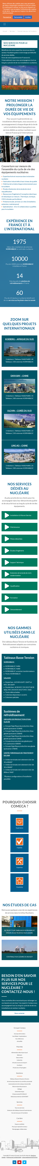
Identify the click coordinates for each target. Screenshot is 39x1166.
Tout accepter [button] (18, 17)
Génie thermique (19, 1091)
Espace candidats (19, 1124)
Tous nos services (19, 1108)
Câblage (19, 1089)
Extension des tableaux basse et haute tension (19, 1110)
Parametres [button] (7, 17)
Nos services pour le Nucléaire (19, 1113)
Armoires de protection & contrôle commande (19, 1081)
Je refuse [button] (28, 17)
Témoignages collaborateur (19, 1129)
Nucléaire (19, 1065)
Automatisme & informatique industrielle (20, 1084)
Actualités (19, 1041)
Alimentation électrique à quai (19, 1052)
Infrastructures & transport (19, 1062)
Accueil (5, 31)
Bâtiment (19, 1055)
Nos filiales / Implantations (19, 1036)
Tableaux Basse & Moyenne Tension (19, 1079)
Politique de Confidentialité (13, 1157)
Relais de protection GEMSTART (19, 1096)
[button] (4, 78)
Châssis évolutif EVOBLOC (19, 1094)
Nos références (19, 1039)
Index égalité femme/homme (29, 1157)
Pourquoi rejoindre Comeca (19, 1126)
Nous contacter (20, 1013)
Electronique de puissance (19, 1086)
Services (12, 31)
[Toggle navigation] (4, 24)
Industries (19, 1060)
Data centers (19, 1057)
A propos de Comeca (19, 1033)
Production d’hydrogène (19, 1067)
